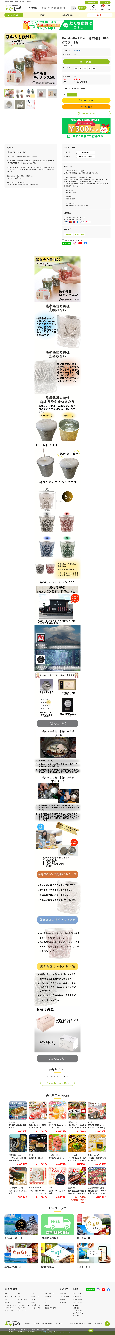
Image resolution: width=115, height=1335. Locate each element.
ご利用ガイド (43, 15)
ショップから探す (65, 1296)
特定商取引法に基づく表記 (77, 1324)
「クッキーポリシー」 (43, 1331)
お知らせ (75, 1305)
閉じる (90, 1330)
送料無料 (68, 234)
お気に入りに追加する (88, 113)
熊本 (5, 1293)
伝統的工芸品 (79, 234)
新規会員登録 (91, 2)
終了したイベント (23, 1311)
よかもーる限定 (35, 1308)
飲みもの (7, 1302)
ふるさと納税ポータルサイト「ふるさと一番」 (78, 1313)
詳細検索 (82, 8)
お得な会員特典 (67, 15)
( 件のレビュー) (67, 46)
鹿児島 (20, 1293)
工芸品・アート (49, 1305)
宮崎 (32, 1293)
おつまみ (47, 1299)
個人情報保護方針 (47, 1324)
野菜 (19, 1296)
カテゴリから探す (14, 15)
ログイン (105, 2)
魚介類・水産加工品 (10, 1296)
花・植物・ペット (36, 1305)
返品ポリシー (63, 1302)
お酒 (19, 1302)
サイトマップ (98, 1324)
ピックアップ (63, 1293)
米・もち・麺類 (22, 1299)
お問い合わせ (77, 1308)
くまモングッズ (8, 1308)
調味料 (33, 1302)
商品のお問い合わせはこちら (74, 240)
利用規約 (36, 1324)
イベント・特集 (8, 1311)
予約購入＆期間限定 (50, 1308)
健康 (46, 1302)
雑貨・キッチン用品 (23, 1305)
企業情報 (27, 1324)
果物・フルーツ (35, 1296)
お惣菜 (33, 1299)
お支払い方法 (77, 1293)
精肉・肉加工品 (49, 1293)
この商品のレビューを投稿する (59, 1083)
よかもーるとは (77, 1302)
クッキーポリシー (61, 1324)
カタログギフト (22, 1308)
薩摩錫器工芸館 (79, 50)
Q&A (89, 1324)
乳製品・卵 (48, 1296)
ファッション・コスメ (10, 1305)
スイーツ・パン (8, 1299)
